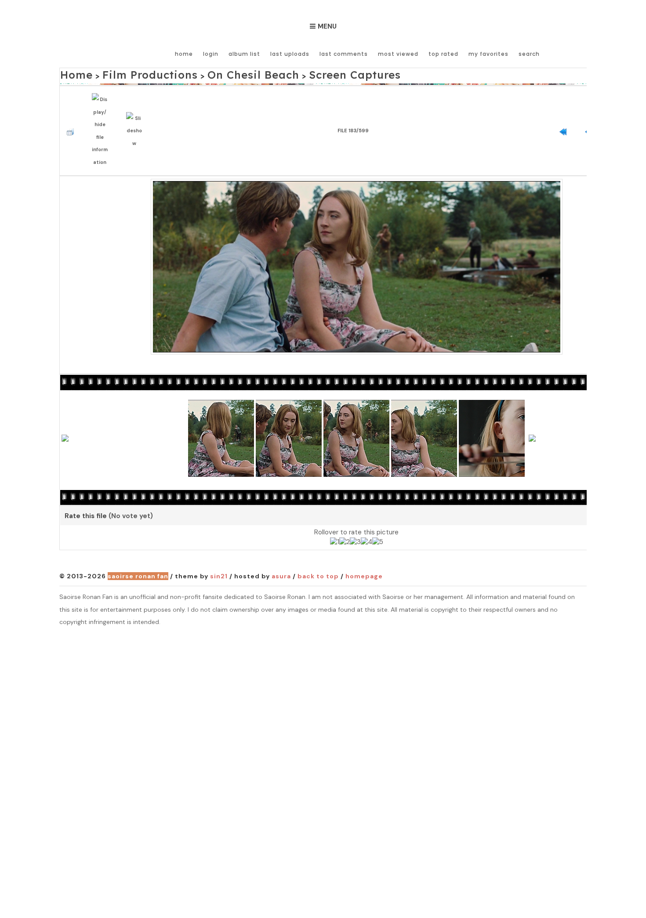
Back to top (318, 558)
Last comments (343, 54)
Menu (327, 26)
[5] (377, 524)
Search (529, 54)
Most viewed (398, 54)
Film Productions (131, 73)
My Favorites (488, 54)
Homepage (364, 558)
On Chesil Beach (211, 73)
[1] (334, 524)
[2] (344, 524)
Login (210, 54)
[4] (366, 524)
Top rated (443, 54)
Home (184, 54)
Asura (281, 558)
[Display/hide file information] (102, 119)
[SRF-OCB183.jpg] (357, 247)
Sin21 (219, 558)
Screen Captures (290, 73)
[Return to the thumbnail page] (72, 119)
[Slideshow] (136, 118)
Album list (244, 54)
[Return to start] (565, 119)
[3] (355, 524)
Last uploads (289, 54)
